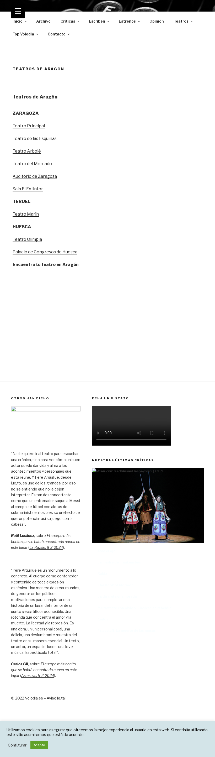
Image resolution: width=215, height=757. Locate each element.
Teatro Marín (26, 214)
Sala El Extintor (28, 188)
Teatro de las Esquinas (35, 138)
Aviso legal (56, 698)
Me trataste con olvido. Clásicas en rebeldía (134, 607)
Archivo (43, 21)
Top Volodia (23, 34)
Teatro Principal (29, 125)
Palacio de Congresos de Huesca (45, 251)
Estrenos (127, 21)
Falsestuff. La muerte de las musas (127, 630)
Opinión (156, 21)
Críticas (68, 21)
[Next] (193, 534)
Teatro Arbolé (27, 151)
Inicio (18, 21)
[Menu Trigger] (18, 11)
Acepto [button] (39, 745)
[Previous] (102, 534)
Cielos (103, 619)
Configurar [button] (17, 745)
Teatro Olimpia (27, 239)
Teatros (181, 21)
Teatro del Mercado (32, 163)
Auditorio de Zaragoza (35, 176)
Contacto (57, 34)
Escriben (97, 21)
